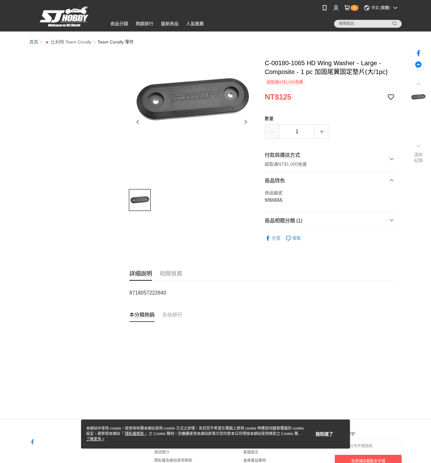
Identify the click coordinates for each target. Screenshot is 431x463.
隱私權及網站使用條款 (173, 460)
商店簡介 (161, 452)
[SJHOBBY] (64, 16)
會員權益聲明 (254, 460)
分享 (276, 238)
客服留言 (250, 452)
